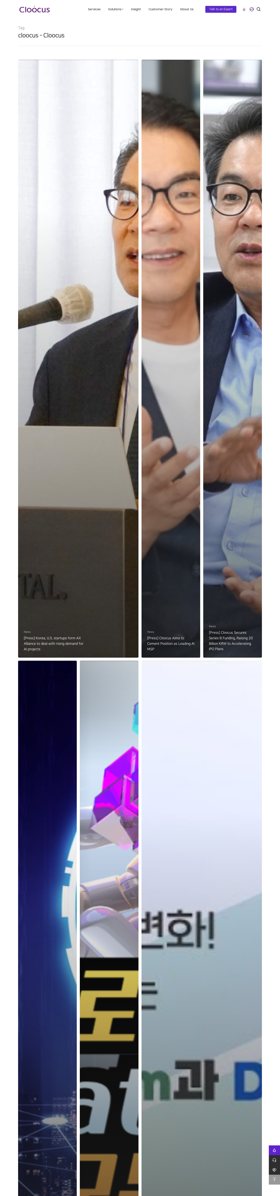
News (27, 631)
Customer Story (160, 9)
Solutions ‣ (115, 9)
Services (94, 9)
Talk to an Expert (221, 9)
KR (251, 9)
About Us (187, 9)
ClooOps (244, 9)
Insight (136, 9)
